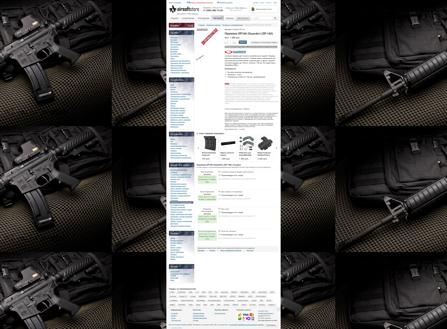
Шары (172, 139)
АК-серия (174, 37)
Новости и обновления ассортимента (202, 2)
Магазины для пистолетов (180, 63)
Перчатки (174, 91)
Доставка (201, 250)
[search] (275, 18)
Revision (262, 305)
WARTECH (202, 296)
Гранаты (173, 150)
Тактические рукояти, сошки (181, 209)
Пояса (172, 105)
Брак (172, 280)
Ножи (172, 58)
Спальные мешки (177, 124)
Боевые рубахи (176, 243)
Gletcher (234, 292)
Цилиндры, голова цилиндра (181, 216)
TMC (218, 305)
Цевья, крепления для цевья (181, 214)
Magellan (242, 296)
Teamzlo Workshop (187, 300)
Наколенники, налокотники (180, 94)
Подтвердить (271, 325)
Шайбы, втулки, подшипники (181, 221)
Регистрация (177, 2)
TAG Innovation (261, 296)
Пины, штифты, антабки (179, 188)
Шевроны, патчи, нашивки (180, 119)
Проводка (174, 200)
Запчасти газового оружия (180, 226)
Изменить (195, 14)
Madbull (235, 305)
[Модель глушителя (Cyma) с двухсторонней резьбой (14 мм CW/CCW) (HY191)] (228, 143)
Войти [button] (170, 2)
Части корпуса (175, 219)
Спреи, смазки (175, 148)
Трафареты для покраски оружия (180, 274)
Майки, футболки (177, 257)
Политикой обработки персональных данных (247, 324)
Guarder (239, 52)
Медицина (174, 126)
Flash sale (174, 278)
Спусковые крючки (177, 205)
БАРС (272, 292)
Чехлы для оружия (177, 112)
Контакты (250, 250)
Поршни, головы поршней (180, 195)
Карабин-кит (175, 179)
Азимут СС (183, 296)
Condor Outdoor (243, 300)
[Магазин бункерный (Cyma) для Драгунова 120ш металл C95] (209, 143)
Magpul (172, 305)
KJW (203, 292)
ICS (216, 292)
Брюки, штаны (175, 247)
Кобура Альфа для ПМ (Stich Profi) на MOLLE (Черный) (264, 155)
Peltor (191, 305)
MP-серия (174, 42)
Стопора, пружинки (177, 207)
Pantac (254, 300)
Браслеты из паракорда (179, 117)
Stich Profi (223, 296)
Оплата (212, 250)
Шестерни (174, 223)
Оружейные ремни (177, 108)
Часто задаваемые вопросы (231, 250)
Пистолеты (174, 56)
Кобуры (173, 103)
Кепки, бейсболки (177, 252)
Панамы (173, 254)
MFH (261, 300)
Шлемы (173, 87)
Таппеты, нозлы (176, 212)
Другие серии (175, 44)
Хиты (190, 25)
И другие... (272, 305)
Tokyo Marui (244, 292)
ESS (212, 305)
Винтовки (173, 51)
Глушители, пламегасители (180, 174)
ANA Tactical (263, 292)
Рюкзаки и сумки (176, 115)
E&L (210, 292)
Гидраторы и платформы (180, 98)
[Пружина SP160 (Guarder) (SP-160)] (209, 36)
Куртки (172, 245)
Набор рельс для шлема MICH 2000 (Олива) (245, 155)
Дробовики (174, 49)
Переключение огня (178, 186)
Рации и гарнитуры (177, 122)
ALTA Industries (229, 300)
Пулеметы (174, 47)
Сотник (193, 296)
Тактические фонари (178, 70)
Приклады (174, 198)
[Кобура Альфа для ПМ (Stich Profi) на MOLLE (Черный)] (265, 143)
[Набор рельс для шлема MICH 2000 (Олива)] (246, 143)
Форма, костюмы (176, 240)
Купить (242, 42)
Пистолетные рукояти (178, 191)
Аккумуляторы (175, 153)
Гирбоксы (174, 172)
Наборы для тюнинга (178, 184)
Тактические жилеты (178, 96)
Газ (171, 141)
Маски (172, 89)
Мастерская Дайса (214, 300)
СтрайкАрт (173, 300)
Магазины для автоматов (180, 61)
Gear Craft (213, 296)
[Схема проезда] (237, 10)
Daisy (198, 305)
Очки (172, 84)
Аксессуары (174, 271)
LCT (197, 292)
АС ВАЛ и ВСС (175, 53)
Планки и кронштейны (178, 193)
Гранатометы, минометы (179, 72)
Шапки (172, 259)
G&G (190, 292)
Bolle (205, 305)
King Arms (224, 292)
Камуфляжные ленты (178, 146)
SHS (253, 292)
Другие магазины (176, 65)
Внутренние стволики (178, 170)
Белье (172, 238)
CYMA (172, 292)
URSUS (232, 296)
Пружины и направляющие (180, 202)
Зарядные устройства (178, 155)
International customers (225, 2)
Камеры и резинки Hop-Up (180, 177)
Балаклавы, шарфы (177, 110)
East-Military (201, 300)
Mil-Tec (269, 300)
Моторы (173, 181)
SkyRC (244, 305)
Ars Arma (173, 296)
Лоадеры (173, 143)
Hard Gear (182, 305)
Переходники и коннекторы (180, 157)
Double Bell (181, 292)
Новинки (174, 25)
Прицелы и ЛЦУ (176, 67)
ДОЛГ (250, 296)
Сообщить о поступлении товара (264, 42)
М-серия (173, 39)
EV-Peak (253, 305)
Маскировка (174, 249)
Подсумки (174, 101)
